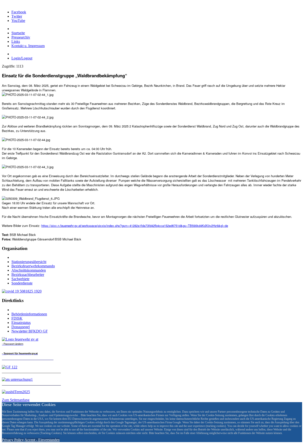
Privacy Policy (13, 440)
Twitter (16, 16)
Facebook (18, 12)
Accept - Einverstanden (42, 440)
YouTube (18, 21)
